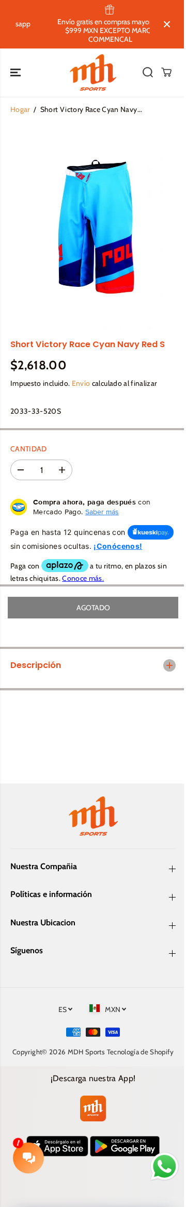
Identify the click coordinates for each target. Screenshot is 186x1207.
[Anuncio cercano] (167, 24)
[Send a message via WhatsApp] (159, 1166)
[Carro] (166, 72)
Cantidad (28, 448)
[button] (16, 72)
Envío (81, 383)
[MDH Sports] (93, 72)
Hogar (20, 109)
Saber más (102, 512)
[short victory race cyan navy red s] (92, 226)
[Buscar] (147, 72)
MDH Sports (96, 1062)
